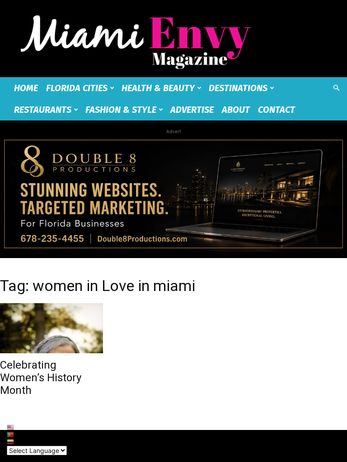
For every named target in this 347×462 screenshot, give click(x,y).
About (236, 109)
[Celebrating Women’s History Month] (51, 328)
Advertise (192, 109)
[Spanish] (37, 442)
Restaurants (42, 109)
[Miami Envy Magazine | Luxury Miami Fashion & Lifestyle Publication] (173, 38)
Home (26, 88)
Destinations (238, 88)
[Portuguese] (37, 435)
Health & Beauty (158, 88)
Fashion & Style (120, 109)
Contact (276, 109)
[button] (336, 88)
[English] (37, 427)
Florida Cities (77, 88)
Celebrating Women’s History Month (40, 377)
